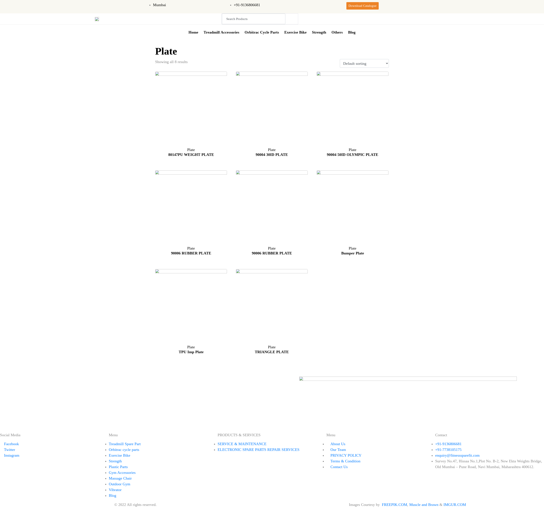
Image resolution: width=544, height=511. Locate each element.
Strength (319, 32)
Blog (352, 32)
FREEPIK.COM (394, 505)
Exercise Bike (295, 32)
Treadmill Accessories (221, 32)
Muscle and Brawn (423, 505)
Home (193, 32)
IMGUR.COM (455, 505)
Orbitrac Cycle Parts (262, 32)
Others (337, 32)
